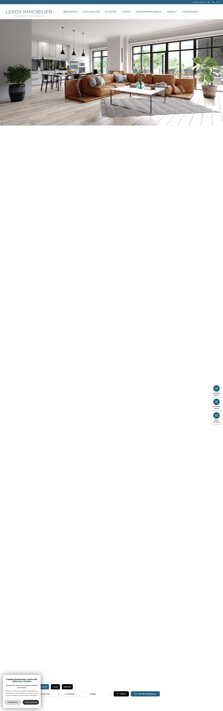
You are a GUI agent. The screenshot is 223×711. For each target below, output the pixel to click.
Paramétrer (13, 702)
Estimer (67, 687)
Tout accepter (31, 702)
